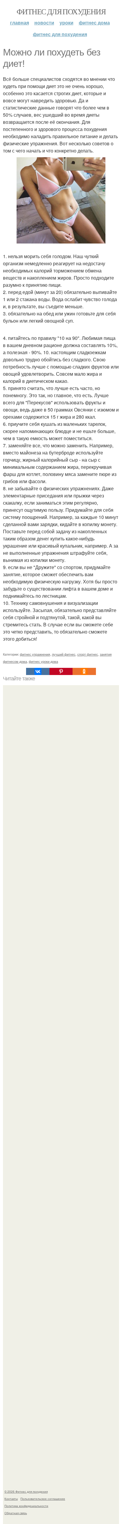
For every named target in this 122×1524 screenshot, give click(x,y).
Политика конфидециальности (26, 1506)
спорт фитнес (87, 654)
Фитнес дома (94, 22)
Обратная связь (15, 1513)
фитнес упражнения (35, 654)
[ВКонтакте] (37, 671)
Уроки (66, 22)
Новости (44, 22)
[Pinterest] (61, 671)
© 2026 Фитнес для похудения (26, 1491)
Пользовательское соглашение (42, 1499)
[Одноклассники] (84, 671)
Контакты (11, 1499)
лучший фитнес (64, 654)
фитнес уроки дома (43, 661)
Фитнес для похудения (61, 11)
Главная (19, 22)
